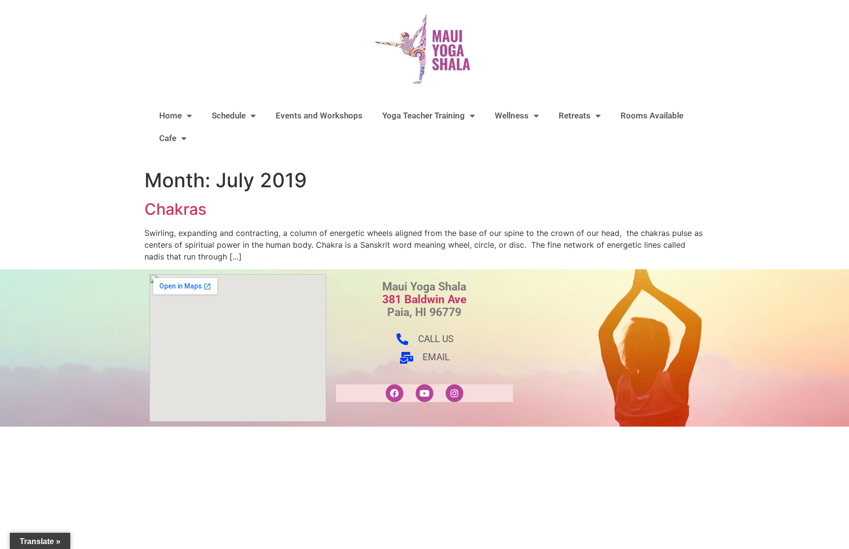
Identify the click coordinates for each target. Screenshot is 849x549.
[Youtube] (424, 393)
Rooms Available (652, 115)
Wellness (512, 115)
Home (170, 115)
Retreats (575, 115)
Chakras (175, 209)
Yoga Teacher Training (423, 115)
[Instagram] (454, 393)
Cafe (167, 138)
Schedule (229, 115)
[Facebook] (394, 393)
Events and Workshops (319, 115)
